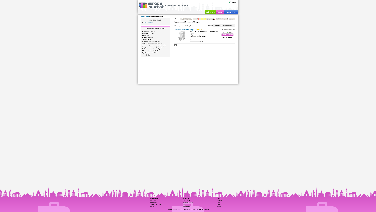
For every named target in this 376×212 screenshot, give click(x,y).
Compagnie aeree (231, 12)
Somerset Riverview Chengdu (184, 30)
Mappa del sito (186, 200)
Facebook (219, 200)
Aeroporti (220, 12)
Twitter (218, 202)
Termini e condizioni (155, 204)
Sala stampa (153, 202)
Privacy (152, 206)
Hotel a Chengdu (148, 22)
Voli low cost (210, 12)
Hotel (184, 204)
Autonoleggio (186, 206)
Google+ (219, 204)
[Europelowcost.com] (151, 8)
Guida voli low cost (188, 202)
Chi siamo (153, 200)
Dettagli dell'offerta (227, 34)
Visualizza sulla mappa (229, 29)
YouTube (219, 206)
